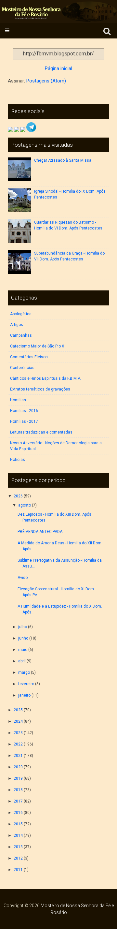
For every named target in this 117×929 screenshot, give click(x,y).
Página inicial (58, 68)
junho (23, 638)
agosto (24, 505)
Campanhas (21, 335)
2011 (18, 869)
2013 (18, 847)
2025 (18, 710)
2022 (18, 744)
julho (22, 627)
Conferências (22, 367)
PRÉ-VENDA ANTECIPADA (40, 531)
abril (22, 661)
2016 (18, 812)
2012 (18, 858)
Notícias (17, 459)
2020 (18, 767)
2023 (18, 732)
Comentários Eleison (29, 357)
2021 (18, 755)
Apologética (21, 314)
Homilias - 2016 (24, 410)
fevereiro (26, 684)
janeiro (24, 695)
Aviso (23, 577)
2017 (18, 801)
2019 (18, 778)
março (24, 672)
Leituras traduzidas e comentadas (41, 432)
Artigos (16, 324)
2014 (18, 835)
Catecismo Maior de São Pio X (37, 346)
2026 (18, 496)
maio (22, 649)
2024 (18, 721)
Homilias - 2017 (24, 421)
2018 (18, 790)
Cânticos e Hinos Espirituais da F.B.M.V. (45, 378)
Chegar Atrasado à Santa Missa (62, 160)
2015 (18, 824)
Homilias (18, 400)
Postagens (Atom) (46, 81)
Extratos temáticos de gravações (40, 389)
